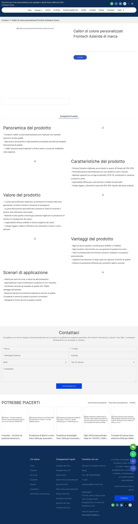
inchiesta (80, 57)
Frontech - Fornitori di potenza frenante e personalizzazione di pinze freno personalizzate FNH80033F (14, 437)
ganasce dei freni (63, 503)
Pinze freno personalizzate (118, 403)
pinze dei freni (62, 484)
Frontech (5, 20)
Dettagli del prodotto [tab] (69, 116)
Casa (32, 466)
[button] (123, 10)
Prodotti (132, 403)
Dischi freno (61, 475)
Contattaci (34, 489)
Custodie (33, 480)
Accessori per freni (63, 498)
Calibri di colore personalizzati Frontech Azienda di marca (35, 20)
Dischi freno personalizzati (97, 403)
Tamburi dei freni (63, 508)
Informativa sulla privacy (40, 494)
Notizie (33, 484)
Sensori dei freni (62, 494)
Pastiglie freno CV (63, 470)
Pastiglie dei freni (63, 466)
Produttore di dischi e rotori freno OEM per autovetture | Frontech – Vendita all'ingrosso (41, 437)
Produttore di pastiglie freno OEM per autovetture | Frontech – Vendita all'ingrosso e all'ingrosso (68, 437)
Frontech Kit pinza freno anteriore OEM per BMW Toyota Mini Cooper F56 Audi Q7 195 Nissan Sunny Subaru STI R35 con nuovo (123, 437)
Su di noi (33, 475)
